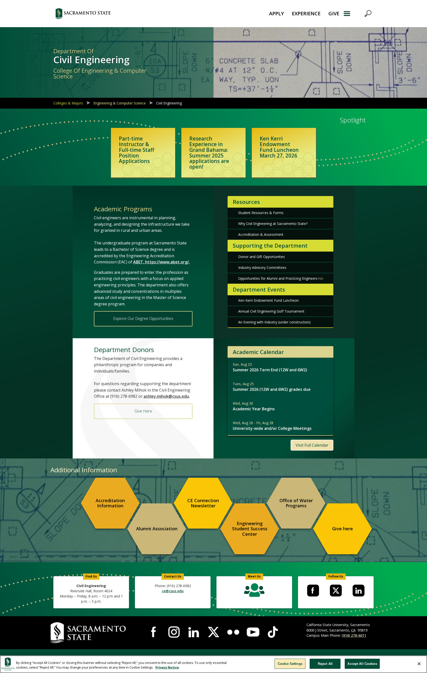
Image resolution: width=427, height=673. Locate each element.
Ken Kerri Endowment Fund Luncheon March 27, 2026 (279, 147)
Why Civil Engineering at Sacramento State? (272, 223)
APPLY (276, 13)
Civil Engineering (169, 103)
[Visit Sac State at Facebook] (154, 632)
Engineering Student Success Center (249, 528)
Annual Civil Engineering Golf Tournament (271, 311)
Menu (357, 13)
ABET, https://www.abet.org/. (161, 262)
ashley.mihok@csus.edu (166, 396)
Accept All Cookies (362, 664)
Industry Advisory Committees (262, 267)
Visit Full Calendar (312, 445)
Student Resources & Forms (260, 212)
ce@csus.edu (173, 591)
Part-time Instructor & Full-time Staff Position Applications (136, 150)
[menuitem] (110, 503)
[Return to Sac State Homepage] (110, 13)
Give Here (143, 411)
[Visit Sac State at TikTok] (273, 632)
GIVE (333, 13)
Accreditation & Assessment (260, 234)
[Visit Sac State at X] (213, 632)
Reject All (325, 664)
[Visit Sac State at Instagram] (174, 632)
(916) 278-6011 (354, 635)
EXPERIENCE (306, 13)
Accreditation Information (110, 503)
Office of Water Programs (296, 503)
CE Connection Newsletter (203, 503)
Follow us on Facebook (313, 590)
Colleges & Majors (68, 103)
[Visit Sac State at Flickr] (233, 632)
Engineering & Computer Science (119, 103)
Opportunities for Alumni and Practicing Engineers (278, 278)
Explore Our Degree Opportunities (143, 318)
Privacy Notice (167, 667)
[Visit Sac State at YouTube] (253, 632)
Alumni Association (156, 529)
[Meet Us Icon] (254, 591)
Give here (342, 529)
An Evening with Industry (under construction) (274, 322)
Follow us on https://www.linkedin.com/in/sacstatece (358, 590)
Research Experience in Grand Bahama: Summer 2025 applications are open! (209, 152)
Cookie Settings (290, 664)
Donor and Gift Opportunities (261, 256)
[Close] (419, 663)
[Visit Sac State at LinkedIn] (194, 632)
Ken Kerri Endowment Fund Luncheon (268, 300)
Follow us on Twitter (335, 590)
